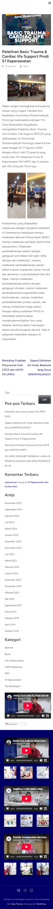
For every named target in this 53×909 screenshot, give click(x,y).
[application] (28, 706)
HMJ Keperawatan (14, 660)
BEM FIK (9, 647)
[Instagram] (25, 891)
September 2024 (13, 509)
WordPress (41, 904)
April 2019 (10, 624)
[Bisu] (43, 715)
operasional (11, 482)
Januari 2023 (11, 573)
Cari (7, 392)
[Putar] (8, 715)
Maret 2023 (11, 560)
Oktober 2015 (12, 631)
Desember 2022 (13, 579)
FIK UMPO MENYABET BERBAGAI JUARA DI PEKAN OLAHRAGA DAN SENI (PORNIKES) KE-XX (28, 461)
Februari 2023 (12, 567)
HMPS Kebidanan (13, 667)
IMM (7, 673)
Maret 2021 (10, 611)
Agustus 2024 (12, 515)
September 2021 (13, 605)
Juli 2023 (9, 554)
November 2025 (13, 503)
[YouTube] (31, 891)
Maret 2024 (11, 528)
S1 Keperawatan (13, 679)
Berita (8, 654)
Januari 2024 (11, 535)
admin (25, 66)
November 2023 (13, 547)
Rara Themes (17, 904)
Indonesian (12, 724)
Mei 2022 (10, 599)
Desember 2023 (13, 541)
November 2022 (13, 586)
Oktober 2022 (12, 592)
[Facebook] (18, 891)
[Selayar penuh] (47, 715)
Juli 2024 (10, 522)
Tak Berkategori (13, 686)
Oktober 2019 (12, 618)
